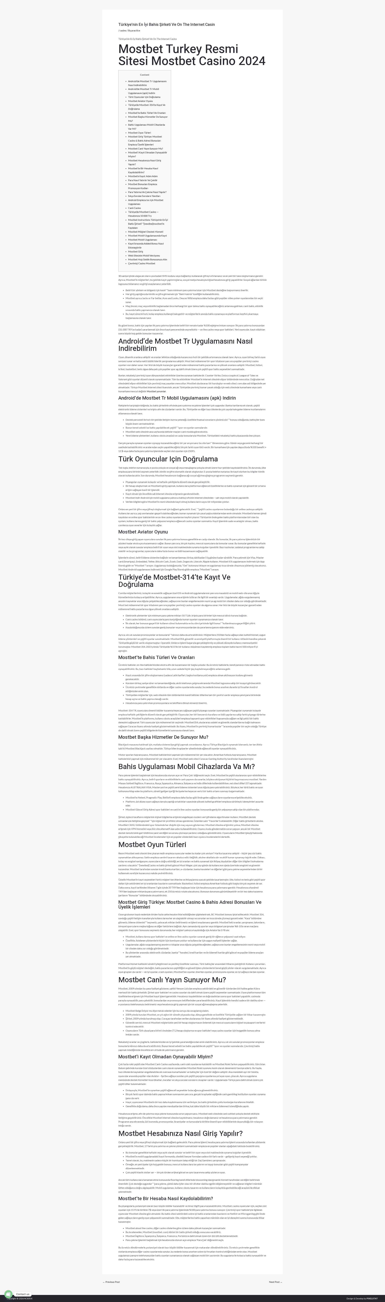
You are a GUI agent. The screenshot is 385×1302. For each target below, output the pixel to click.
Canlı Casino (134, 207)
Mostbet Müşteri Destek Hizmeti (145, 231)
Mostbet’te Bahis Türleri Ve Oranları (147, 112)
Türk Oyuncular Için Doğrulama (144, 96)
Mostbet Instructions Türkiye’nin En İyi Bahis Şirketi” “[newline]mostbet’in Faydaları (148, 223)
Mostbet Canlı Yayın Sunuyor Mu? (145, 148)
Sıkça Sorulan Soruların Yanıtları (144, 195)
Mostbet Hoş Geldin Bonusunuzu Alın (147, 259)
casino (123, 30)
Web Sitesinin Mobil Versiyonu (144, 255)
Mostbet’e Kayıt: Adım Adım (143, 176)
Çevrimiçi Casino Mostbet (141, 263)
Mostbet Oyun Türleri (139, 132)
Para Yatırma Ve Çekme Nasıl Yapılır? (147, 192)
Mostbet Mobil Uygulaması (142, 239)
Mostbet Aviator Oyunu (140, 100)
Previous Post (111, 1281)
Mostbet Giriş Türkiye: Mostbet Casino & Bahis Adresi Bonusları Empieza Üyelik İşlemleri (145, 140)
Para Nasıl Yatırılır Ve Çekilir (142, 180)
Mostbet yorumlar (156, 391)
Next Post (275, 1281)
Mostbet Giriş (135, 251)
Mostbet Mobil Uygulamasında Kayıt (147, 235)
